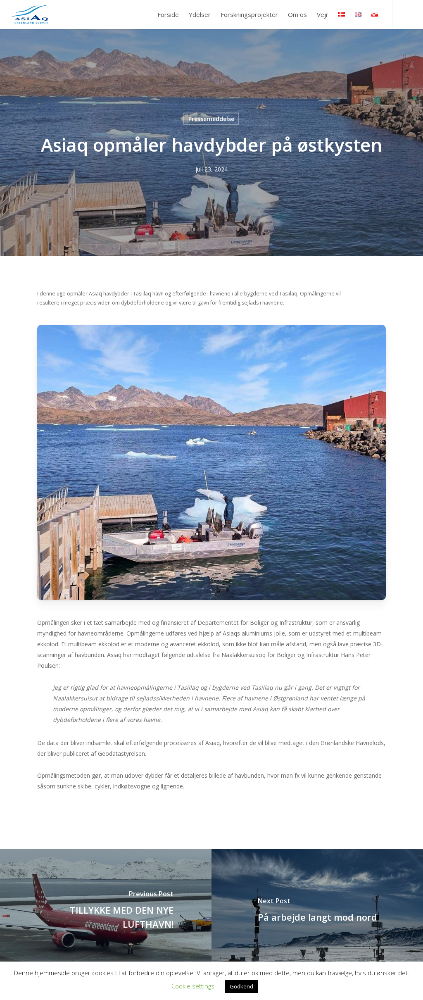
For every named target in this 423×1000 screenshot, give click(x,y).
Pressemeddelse (211, 119)
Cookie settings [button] (192, 986)
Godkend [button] (241, 986)
